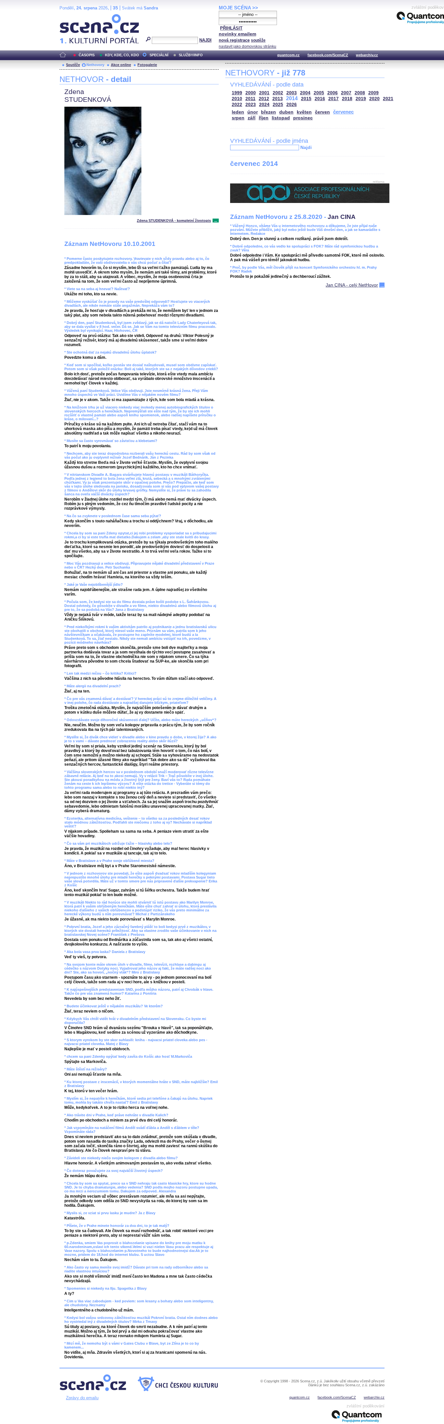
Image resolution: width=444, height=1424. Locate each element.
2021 (388, 98)
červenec (343, 111)
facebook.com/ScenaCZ (327, 55)
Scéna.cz (70, 17)
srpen (238, 117)
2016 (320, 98)
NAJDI (205, 40)
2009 (373, 92)
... (215, 220)
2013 (277, 98)
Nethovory (95, 65)
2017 (333, 98)
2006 (332, 92)
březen (268, 112)
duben (286, 112)
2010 (237, 98)
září (251, 117)
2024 (264, 104)
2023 (250, 104)
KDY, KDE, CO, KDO (122, 55)
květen (304, 112)
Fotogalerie (147, 65)
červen (322, 112)
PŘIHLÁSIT (231, 28)
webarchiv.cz (367, 55)
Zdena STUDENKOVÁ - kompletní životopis (174, 220)
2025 (278, 104)
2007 (346, 92)
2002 (278, 92)
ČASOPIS (87, 55)
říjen (263, 117)
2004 (305, 92)
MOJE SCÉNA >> (238, 7)
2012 (264, 98)
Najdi (306, 147)
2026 (291, 104)
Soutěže (73, 65)
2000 (250, 92)
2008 (360, 92)
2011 (250, 98)
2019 (361, 98)
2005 (319, 92)
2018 (347, 98)
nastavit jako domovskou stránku (247, 46)
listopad (281, 117)
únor (252, 112)
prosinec (303, 117)
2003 (291, 92)
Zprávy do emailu (82, 1397)
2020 (374, 98)
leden (238, 112)
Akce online (121, 65)
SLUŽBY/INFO (191, 55)
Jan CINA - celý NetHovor (352, 285)
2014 (292, 98)
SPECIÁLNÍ (159, 55)
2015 (306, 98)
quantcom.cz (288, 55)
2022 (237, 104)
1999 (237, 92)
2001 (264, 92)
